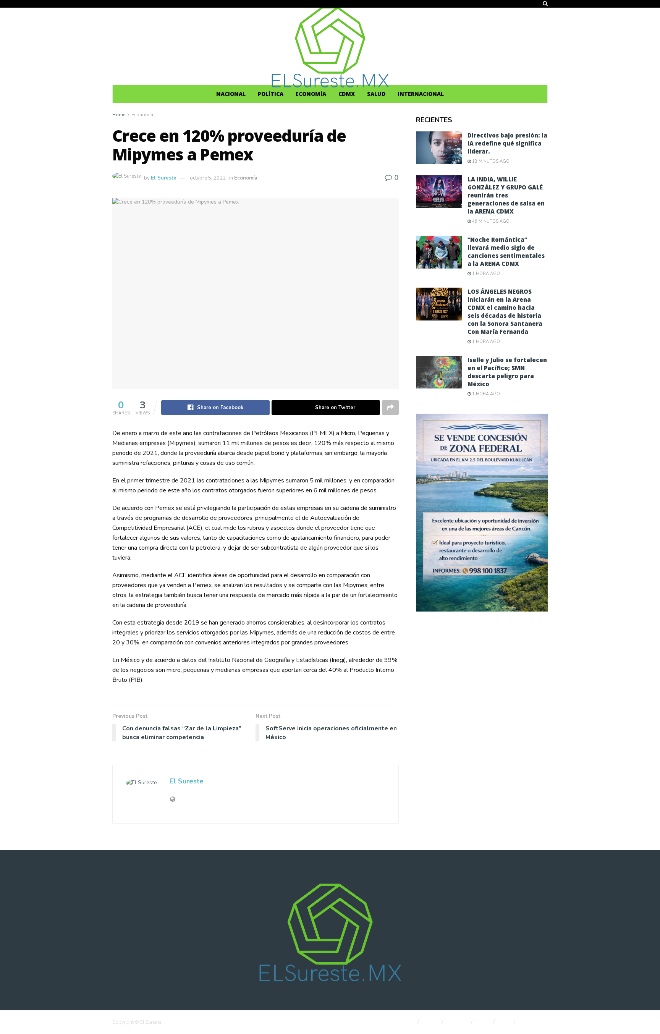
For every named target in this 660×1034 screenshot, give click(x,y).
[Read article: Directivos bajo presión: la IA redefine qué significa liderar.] (439, 147)
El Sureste (163, 178)
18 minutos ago (490, 161)
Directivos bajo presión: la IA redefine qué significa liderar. (507, 143)
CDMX (346, 93)
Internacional (421, 93)
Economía (311, 93)
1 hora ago (485, 274)
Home (118, 115)
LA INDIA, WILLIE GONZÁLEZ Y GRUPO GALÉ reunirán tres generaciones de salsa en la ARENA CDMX (506, 195)
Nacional (231, 93)
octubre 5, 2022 (208, 178)
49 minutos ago (490, 221)
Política (270, 93)
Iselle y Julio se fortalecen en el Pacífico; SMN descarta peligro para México (507, 372)
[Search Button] (545, 4)
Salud (376, 93)
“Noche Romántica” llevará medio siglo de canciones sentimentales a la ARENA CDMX (506, 251)
